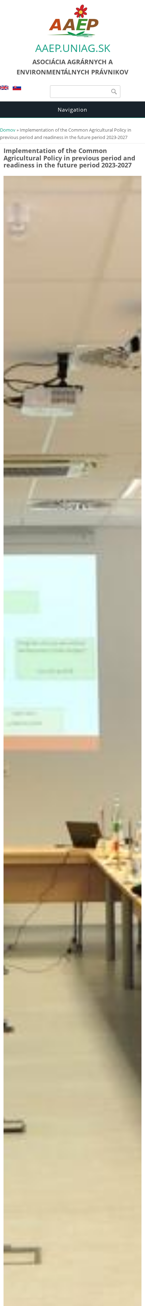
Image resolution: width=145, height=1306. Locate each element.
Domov (7, 130)
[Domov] (72, 36)
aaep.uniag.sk (72, 48)
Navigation (72, 109)
